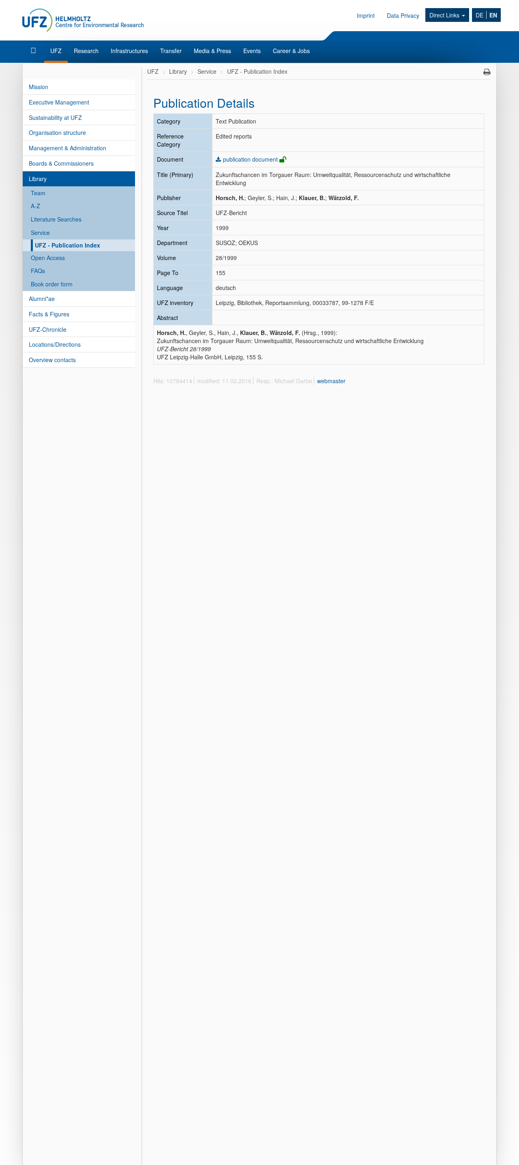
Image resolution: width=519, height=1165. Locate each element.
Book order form (52, 284)
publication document (250, 159)
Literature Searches (56, 219)
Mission (38, 87)
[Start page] (34, 51)
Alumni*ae (42, 298)
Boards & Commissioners (61, 163)
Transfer (171, 51)
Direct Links (445, 15)
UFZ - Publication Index (67, 245)
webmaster (331, 381)
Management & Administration (67, 148)
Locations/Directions (55, 344)
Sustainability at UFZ (55, 117)
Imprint (366, 15)
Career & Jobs (291, 51)
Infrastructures (129, 51)
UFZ (56, 51)
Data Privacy (403, 15)
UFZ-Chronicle (47, 329)
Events (252, 51)
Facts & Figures (49, 314)
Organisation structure (57, 132)
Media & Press (212, 51)
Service (40, 232)
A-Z (35, 206)
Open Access (48, 258)
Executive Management (59, 102)
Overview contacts (52, 360)
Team (38, 193)
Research (86, 51)
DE (479, 15)
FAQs (38, 271)
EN (493, 15)
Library (38, 179)
